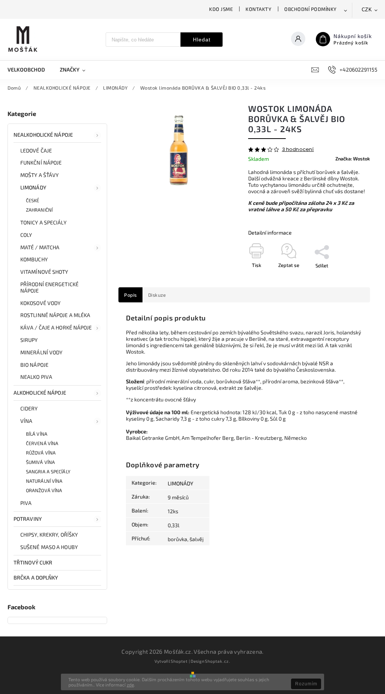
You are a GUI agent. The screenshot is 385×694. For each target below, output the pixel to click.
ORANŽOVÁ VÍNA (44, 490)
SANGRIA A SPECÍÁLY (48, 471)
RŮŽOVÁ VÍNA (41, 453)
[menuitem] (30, 69)
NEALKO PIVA (36, 377)
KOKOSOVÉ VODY (40, 303)
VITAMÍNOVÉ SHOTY (44, 271)
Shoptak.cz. (217, 661)
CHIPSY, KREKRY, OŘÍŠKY (49, 534)
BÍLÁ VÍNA (36, 434)
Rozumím (306, 683)
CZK (367, 9)
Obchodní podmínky (310, 9)
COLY (26, 235)
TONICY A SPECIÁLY (43, 222)
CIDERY (29, 408)
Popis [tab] (130, 295)
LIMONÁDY (33, 187)
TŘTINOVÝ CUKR (33, 562)
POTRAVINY (28, 519)
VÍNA (26, 421)
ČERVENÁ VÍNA (42, 443)
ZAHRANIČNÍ (39, 210)
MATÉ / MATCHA (39, 247)
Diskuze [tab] (157, 295)
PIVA (26, 503)
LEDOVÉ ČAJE (36, 150)
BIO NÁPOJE (34, 364)
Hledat (202, 40)
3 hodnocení (298, 149)
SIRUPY (29, 340)
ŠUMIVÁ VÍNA (40, 462)
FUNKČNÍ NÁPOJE (41, 162)
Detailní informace (270, 232)
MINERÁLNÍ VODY (41, 352)
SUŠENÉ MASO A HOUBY (49, 547)
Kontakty (258, 9)
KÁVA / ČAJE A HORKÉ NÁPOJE (56, 327)
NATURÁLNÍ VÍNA (44, 481)
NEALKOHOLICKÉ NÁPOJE (43, 134)
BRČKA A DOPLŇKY (36, 577)
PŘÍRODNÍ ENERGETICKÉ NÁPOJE (49, 287)
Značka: (352, 159)
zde (130, 684)
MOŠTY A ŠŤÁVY (39, 175)
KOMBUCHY (34, 259)
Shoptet (179, 661)
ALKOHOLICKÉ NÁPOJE (40, 392)
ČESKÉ (32, 200)
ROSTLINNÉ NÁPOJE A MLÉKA (55, 315)
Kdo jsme (221, 9)
